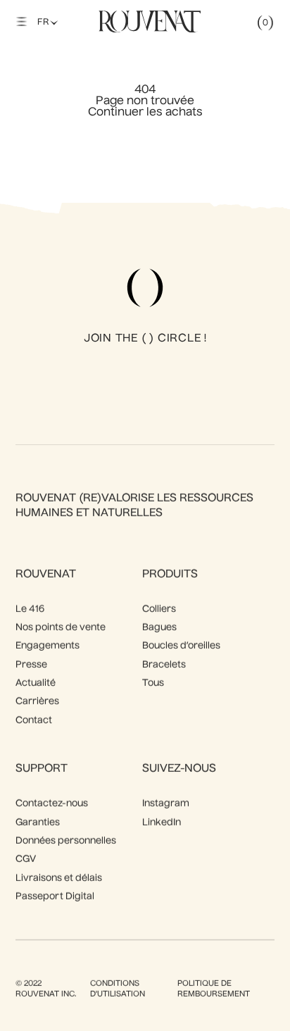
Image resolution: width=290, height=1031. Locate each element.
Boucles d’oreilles (181, 646)
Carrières (37, 701)
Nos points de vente (60, 627)
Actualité (35, 683)
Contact (33, 720)
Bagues (159, 627)
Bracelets (164, 665)
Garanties (37, 822)
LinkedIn (161, 822)
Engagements (47, 646)
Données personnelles (65, 841)
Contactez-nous (51, 803)
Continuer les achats (145, 112)
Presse (31, 665)
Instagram (165, 803)
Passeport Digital (54, 896)
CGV (25, 859)
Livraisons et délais (58, 878)
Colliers (159, 609)
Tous (153, 683)
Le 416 (29, 609)
